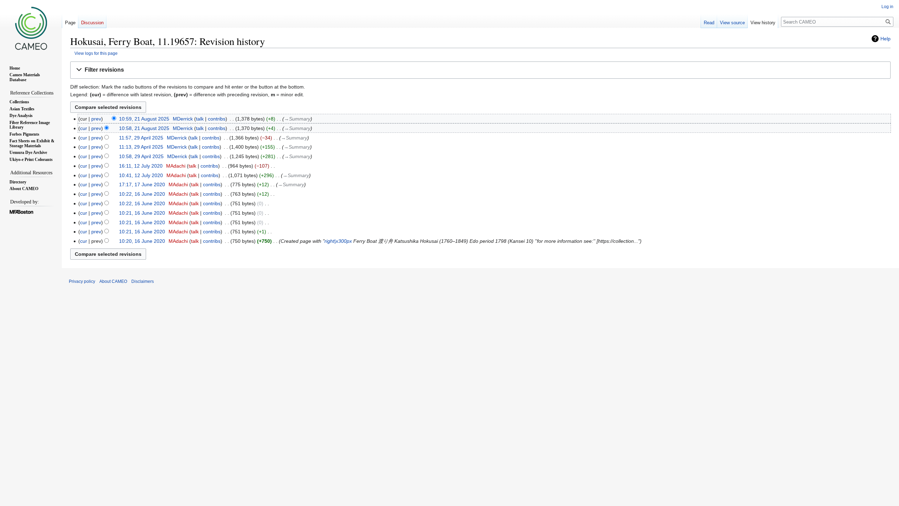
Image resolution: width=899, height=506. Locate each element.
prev (96, 119)
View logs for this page (96, 53)
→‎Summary (297, 119)
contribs (216, 119)
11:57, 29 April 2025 (141, 138)
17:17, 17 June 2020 (142, 184)
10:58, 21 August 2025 (144, 128)
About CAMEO (113, 281)
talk (200, 119)
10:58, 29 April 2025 (141, 156)
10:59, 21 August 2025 (144, 119)
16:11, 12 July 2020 (141, 166)
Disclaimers (142, 281)
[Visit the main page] (31, 28)
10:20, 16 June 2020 (142, 241)
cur (83, 128)
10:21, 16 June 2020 (142, 213)
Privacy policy (82, 281)
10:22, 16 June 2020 (142, 194)
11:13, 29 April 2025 (141, 147)
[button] (480, 70)
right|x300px (338, 241)
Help (885, 38)
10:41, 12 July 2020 (141, 175)
